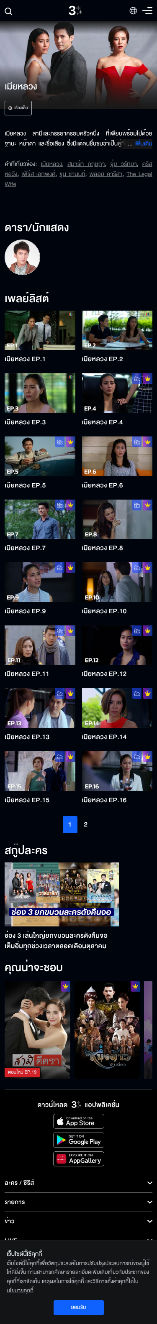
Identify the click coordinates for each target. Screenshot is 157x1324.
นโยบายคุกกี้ (20, 1290)
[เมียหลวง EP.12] (117, 645)
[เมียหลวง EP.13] (40, 708)
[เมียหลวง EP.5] (40, 456)
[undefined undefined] (22, 257)
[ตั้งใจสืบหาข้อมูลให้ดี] (107, 1030)
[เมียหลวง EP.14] (117, 708)
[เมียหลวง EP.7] (40, 519)
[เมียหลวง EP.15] (40, 771)
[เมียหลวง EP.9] (40, 582)
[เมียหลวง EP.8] (117, 519)
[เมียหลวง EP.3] (40, 393)
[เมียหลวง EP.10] (117, 582)
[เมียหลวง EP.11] (40, 645)
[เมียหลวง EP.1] (40, 330)
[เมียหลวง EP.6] (117, 456)
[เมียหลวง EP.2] (117, 330)
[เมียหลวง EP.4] (117, 393)
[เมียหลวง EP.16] (117, 771)
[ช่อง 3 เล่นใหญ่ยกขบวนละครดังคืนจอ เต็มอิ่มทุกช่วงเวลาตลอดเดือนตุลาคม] (62, 894)
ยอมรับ (78, 1307)
